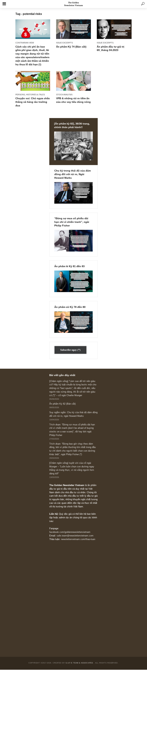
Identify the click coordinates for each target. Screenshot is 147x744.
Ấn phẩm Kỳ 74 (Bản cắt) (71, 46)
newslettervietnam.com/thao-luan (78, 539)
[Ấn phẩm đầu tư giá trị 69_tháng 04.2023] (114, 29)
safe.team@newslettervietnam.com (75, 535)
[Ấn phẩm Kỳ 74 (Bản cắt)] (73, 29)
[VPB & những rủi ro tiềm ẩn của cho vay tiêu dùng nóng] (73, 81)
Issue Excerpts (64, 43)
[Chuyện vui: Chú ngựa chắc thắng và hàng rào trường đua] (32, 81)
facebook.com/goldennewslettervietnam (69, 532)
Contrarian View (24, 43)
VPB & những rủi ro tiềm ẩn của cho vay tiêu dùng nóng (73, 100)
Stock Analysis (64, 94)
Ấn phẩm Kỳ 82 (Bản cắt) (62, 404)
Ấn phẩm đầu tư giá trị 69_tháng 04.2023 (110, 48)
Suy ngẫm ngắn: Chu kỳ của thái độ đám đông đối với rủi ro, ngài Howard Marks (73, 414)
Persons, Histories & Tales (30, 94)
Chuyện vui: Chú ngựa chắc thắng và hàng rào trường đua (32, 102)
